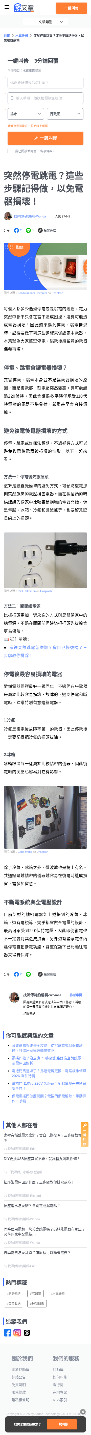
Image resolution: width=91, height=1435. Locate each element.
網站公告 (19, 1377)
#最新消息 (37, 1304)
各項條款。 (47, 151)
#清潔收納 (13, 1304)
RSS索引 (60, 1400)
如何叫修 (60, 1377)
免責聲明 (19, 1385)
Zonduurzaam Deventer (32, 293)
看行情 (58, 1385)
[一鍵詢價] (84, 1146)
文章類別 (45, 22)
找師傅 (58, 1370)
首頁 (7, 36)
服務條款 (19, 1392)
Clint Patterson (27, 591)
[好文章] (24, 7)
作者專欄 (76, 995)
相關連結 (29, 1014)
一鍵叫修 (71, 8)
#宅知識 (35, 1294)
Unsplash (57, 293)
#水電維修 (57, 1294)
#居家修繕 (13, 1294)
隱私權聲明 (20, 1400)
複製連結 (50, 230)
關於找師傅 (20, 1370)
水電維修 (21, 36)
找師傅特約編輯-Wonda (30, 216)
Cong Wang (25, 851)
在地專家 (60, 1392)
